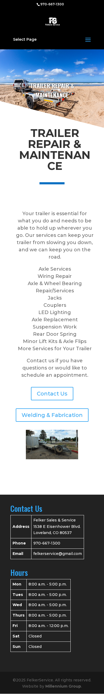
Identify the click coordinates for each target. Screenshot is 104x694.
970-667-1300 (52, 4)
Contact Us (52, 393)
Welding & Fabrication (52, 415)
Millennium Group (63, 686)
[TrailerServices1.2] (52, 458)
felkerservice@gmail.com (57, 553)
